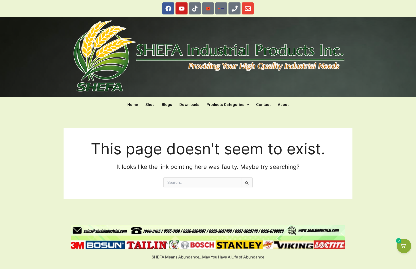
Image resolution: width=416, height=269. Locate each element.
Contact (263, 104)
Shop (150, 104)
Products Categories (225, 104)
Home (132, 104)
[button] (228, 104)
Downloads (189, 104)
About (283, 104)
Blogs (167, 104)
